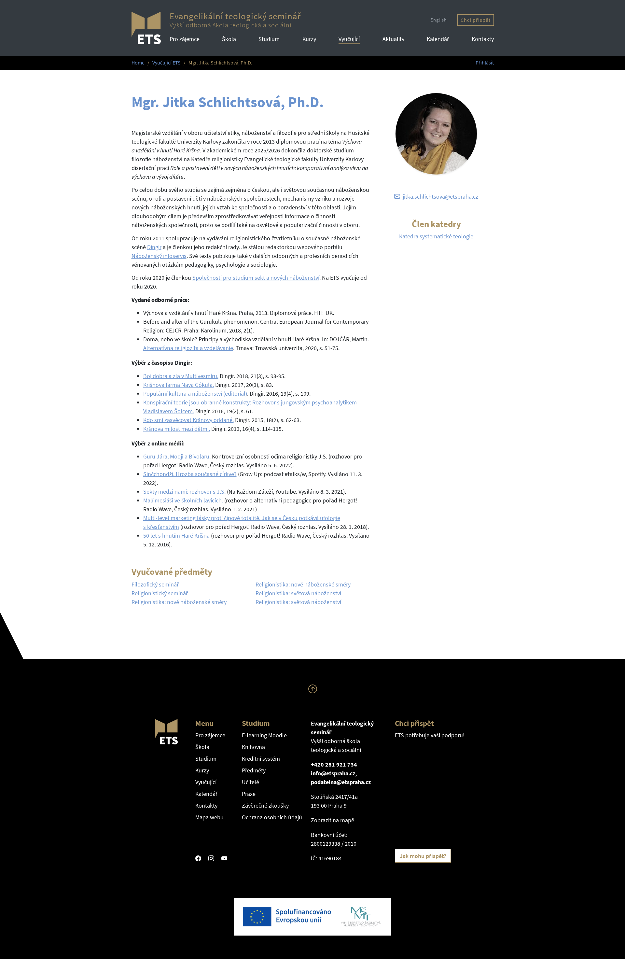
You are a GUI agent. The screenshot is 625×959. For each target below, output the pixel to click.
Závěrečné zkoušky (265, 805)
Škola (229, 39)
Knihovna (253, 747)
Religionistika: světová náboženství (298, 593)
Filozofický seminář (155, 584)
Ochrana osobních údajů (272, 817)
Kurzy (309, 39)
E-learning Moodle (264, 735)
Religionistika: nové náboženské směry (179, 602)
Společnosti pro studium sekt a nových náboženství (255, 277)
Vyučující (349, 39)
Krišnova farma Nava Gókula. (178, 384)
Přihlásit (485, 63)
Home (138, 63)
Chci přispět (476, 20)
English (438, 20)
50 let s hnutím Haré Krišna (176, 535)
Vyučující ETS (166, 63)
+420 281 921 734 (334, 764)
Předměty (254, 770)
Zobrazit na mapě (332, 820)
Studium (269, 39)
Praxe (249, 793)
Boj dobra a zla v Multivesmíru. (180, 376)
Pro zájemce (185, 39)
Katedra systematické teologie (436, 236)
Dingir (154, 247)
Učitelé (250, 782)
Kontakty (483, 39)
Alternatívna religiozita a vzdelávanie (188, 348)
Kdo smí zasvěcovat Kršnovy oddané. (188, 420)
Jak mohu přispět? (423, 856)
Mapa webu (209, 817)
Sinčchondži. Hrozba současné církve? (190, 474)
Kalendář (438, 39)
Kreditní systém (261, 758)
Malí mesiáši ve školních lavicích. (183, 500)
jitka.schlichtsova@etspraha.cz (440, 196)
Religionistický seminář (160, 593)
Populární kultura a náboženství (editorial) (195, 393)
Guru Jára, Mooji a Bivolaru (176, 456)
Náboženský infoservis (159, 256)
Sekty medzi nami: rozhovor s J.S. (184, 491)
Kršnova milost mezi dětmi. (176, 428)
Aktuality (393, 39)
